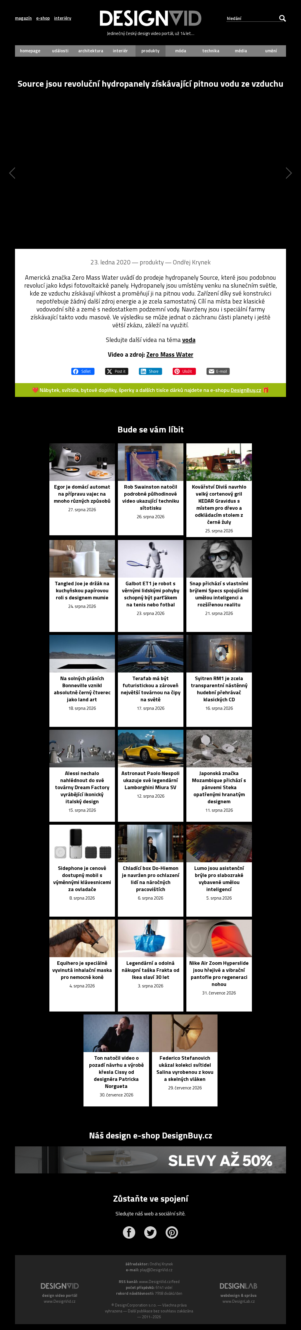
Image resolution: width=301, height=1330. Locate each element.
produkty (150, 50)
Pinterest (171, 1232)
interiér (120, 50)
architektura (90, 50)
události (60, 50)
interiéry (62, 18)
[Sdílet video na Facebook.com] (83, 368)
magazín (23, 18)
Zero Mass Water (169, 354)
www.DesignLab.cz (239, 1301)
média (241, 50)
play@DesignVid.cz (156, 1270)
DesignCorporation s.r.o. (136, 1305)
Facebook (129, 1232)
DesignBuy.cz (246, 390)
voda (188, 339)
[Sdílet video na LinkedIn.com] (150, 368)
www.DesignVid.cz (60, 1301)
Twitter (150, 1232)
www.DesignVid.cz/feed (159, 1281)
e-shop (43, 18)
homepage (30, 50)
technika (210, 50)
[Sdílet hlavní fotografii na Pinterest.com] (184, 368)
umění (271, 50)
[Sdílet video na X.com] (116, 368)
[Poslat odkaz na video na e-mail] (218, 368)
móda (180, 50)
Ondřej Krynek (192, 262)
